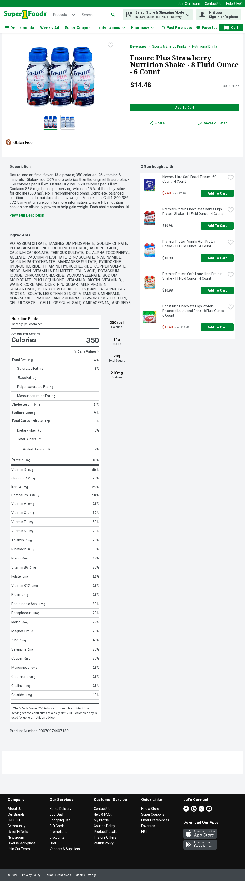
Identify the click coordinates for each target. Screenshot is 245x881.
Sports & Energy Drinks (169, 46)
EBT (144, 832)
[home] (26, 15)
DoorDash (57, 814)
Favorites (148, 826)
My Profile (101, 820)
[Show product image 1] (50, 122)
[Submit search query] (113, 14)
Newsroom (16, 837)
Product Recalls (105, 832)
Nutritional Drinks (205, 46)
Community (16, 826)
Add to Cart (184, 107)
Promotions (58, 832)
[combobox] (64, 14)
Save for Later (215, 123)
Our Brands (16, 814)
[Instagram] (201, 810)
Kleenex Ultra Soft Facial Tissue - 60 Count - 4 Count (189, 179)
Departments (22, 27)
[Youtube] (209, 810)
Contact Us (213, 4)
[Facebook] (186, 810)
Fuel (53, 843)
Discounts (57, 837)
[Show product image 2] (67, 122)
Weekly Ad (49, 27)
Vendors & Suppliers (65, 849)
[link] (176, 27)
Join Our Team (189, 4)
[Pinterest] (194, 810)
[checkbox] (110, 45)
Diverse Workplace (21, 843)
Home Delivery (60, 809)
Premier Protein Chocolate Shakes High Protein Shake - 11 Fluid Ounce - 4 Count (192, 211)
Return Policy (104, 843)
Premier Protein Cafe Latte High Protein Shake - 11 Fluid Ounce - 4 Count (192, 276)
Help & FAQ (234, 4)
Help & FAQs (103, 814)
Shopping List (60, 820)
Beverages (138, 46)
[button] (188, 13)
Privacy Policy (31, 875)
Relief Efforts (18, 832)
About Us (15, 809)
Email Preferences (155, 820)
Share (160, 123)
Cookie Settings (86, 875)
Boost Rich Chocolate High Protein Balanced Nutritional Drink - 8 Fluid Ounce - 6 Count (194, 310)
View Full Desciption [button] (27, 215)
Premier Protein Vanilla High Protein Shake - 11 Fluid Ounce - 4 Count (189, 244)
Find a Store (150, 809)
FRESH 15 (15, 820)
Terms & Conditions (58, 875)
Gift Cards (57, 826)
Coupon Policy (104, 826)
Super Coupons (79, 27)
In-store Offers (105, 837)
